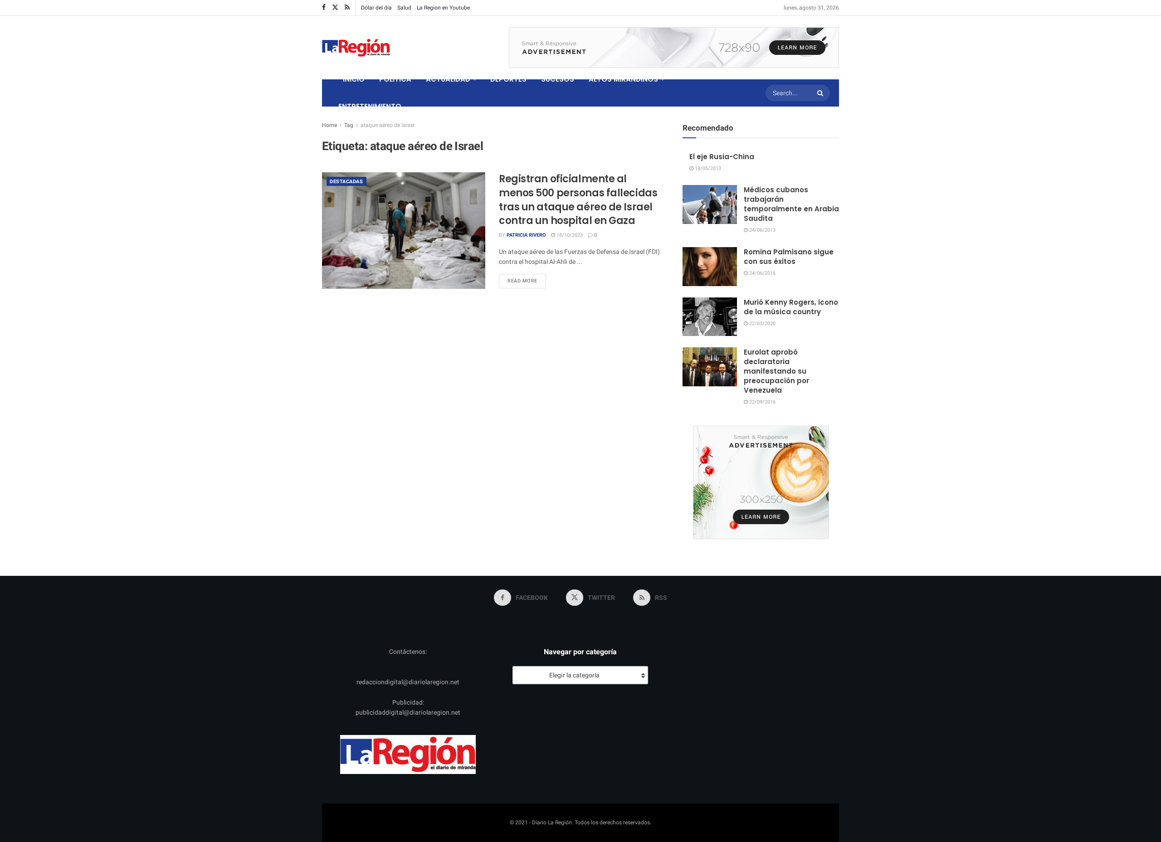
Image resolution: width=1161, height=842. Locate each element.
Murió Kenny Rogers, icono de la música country (791, 306)
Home (329, 125)
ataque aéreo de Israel (388, 125)
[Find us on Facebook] (324, 7)
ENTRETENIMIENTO (369, 106)
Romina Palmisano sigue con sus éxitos (789, 256)
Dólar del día (376, 8)
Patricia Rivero (526, 235)
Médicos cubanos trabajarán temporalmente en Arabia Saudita (791, 204)
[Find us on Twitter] (335, 7)
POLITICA (395, 79)
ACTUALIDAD (448, 79)
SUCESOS (557, 79)
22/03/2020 (762, 323)
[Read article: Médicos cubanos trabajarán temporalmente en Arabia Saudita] (710, 204)
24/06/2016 (762, 273)
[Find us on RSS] (347, 7)
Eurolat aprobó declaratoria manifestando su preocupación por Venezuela (776, 371)
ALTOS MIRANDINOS (623, 79)
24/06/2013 (762, 230)
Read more (526, 281)
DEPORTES (508, 79)
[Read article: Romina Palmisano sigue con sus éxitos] (710, 266)
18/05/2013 (707, 168)
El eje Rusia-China (721, 156)
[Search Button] (821, 93)
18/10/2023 (569, 235)
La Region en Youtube (443, 8)
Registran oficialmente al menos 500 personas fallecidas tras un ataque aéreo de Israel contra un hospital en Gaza (578, 200)
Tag (348, 125)
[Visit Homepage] (356, 48)
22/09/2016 (762, 402)
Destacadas (346, 181)
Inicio (354, 79)
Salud (404, 8)
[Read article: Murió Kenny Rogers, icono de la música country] (710, 316)
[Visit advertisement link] (674, 47)
